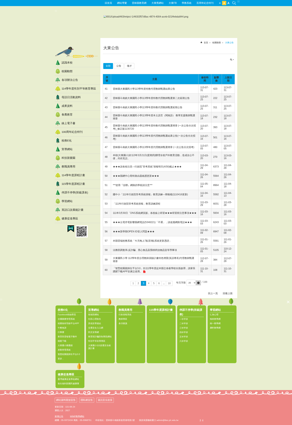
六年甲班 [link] (183, 341)
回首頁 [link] (108, 3)
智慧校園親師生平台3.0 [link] (69, 354)
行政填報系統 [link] (125, 314)
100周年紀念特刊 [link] (72, 131)
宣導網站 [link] (67, 149)
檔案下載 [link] (62, 341)
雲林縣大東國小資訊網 (77, 28)
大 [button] (228, 3)
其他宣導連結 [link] (94, 323)
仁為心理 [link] (214, 314)
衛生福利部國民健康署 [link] (68, 383)
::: (238, 1)
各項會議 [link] (123, 323)
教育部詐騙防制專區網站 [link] (100, 336)
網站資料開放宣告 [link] (66, 400)
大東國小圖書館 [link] (65, 345)
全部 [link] (108, 66)
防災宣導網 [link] (93, 332)
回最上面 (228, 293)
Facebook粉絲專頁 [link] (67, 314)
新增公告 (59, 416)
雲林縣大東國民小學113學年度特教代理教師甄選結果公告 (144, 89)
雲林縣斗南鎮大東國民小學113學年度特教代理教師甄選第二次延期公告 (151, 98)
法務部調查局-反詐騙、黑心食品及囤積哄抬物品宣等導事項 (145, 250)
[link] (71, 228)
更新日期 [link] (59, 407)
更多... (61, 358)
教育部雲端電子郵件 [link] (67, 336)
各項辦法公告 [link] (70, 79)
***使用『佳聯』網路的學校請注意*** (132, 185)
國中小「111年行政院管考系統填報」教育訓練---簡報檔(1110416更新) (150, 194)
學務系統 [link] (186, 3)
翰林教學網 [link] (215, 319)
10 (169, 283)
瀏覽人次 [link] (59, 410)
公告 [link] (118, 66)
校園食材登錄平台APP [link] (68, 323)
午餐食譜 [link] (62, 328)
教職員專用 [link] (68, 166)
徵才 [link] (129, 66)
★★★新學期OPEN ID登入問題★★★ (134, 231)
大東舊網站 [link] (157, 3)
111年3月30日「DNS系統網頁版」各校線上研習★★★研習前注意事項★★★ (154, 213)
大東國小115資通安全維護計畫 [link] (99, 346)
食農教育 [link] (67, 114)
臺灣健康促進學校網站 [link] (68, 379)
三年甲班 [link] (183, 328)
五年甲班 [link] (183, 337)
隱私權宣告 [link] (87, 400)
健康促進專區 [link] (70, 218)
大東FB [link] (173, 3)
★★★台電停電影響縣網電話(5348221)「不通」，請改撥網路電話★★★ (152, 222)
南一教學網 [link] (215, 323)
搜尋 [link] (234, 1)
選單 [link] (288, 302)
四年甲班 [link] (183, 332)
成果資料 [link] (67, 105)
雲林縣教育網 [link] (139, 3)
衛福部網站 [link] (93, 314)
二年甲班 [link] (183, 323)
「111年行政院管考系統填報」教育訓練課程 (136, 203)
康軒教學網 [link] (215, 328)
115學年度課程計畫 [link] (73, 183)
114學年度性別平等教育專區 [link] (79, 88)
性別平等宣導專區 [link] (96, 341)
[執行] (198, 282)
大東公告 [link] (229, 42)
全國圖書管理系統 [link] (66, 319)
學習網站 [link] (67, 201)
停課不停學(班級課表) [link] (75, 192)
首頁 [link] (206, 42)
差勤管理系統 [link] (64, 350)
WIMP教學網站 (77, 416)
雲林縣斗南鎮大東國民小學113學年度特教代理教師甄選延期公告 (147, 107)
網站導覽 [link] (122, 3)
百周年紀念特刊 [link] (205, 3)
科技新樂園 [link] (68, 157)
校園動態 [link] (67, 71)
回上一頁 (213, 293)
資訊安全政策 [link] (105, 400)
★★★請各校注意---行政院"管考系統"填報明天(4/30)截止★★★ (147, 166)
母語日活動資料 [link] (71, 97)
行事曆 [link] (61, 332)
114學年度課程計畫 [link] (73, 175)
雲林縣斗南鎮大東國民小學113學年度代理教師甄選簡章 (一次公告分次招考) (153, 147)
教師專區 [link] (123, 319)
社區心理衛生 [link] (94, 319)
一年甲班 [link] (183, 319)
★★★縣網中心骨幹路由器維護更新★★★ (136, 176)
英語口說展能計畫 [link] (72, 209)
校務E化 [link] (67, 140)
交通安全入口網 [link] (95, 328)
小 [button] (220, 3)
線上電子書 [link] (68, 123)
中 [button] (224, 3)
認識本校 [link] (67, 62)
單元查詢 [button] (232, 59)
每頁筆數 (181, 282)
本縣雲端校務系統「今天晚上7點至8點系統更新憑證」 (142, 240)
